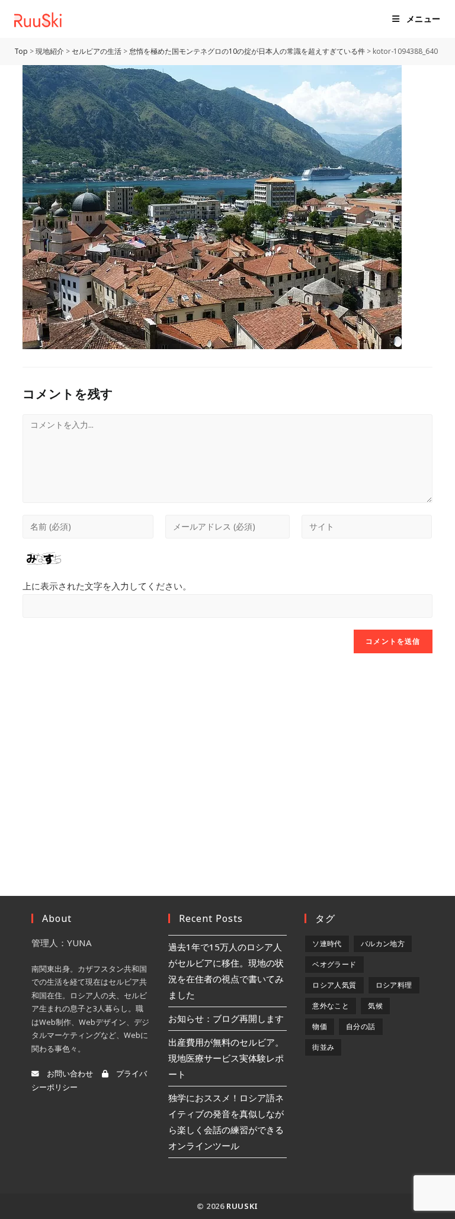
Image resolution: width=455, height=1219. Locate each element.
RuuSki (242, 1206)
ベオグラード (334, 964)
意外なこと (330, 1006)
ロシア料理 (394, 985)
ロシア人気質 (334, 985)
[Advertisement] (227, 760)
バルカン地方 (383, 944)
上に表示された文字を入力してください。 (107, 586)
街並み (323, 1047)
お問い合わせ (66, 1074)
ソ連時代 (327, 944)
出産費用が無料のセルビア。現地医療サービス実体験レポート (226, 1058)
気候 (375, 1006)
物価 (319, 1026)
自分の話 (361, 1026)
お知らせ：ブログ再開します (226, 1018)
